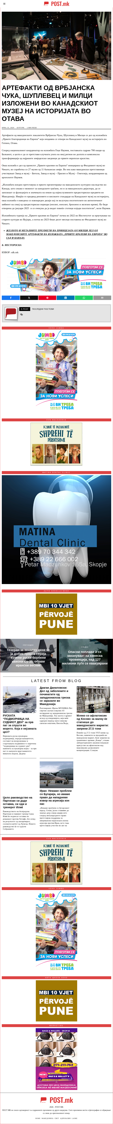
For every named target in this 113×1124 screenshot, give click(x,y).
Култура (20, 128)
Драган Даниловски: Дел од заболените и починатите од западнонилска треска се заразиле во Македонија (55, 696)
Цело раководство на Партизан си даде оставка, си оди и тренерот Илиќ (17, 802)
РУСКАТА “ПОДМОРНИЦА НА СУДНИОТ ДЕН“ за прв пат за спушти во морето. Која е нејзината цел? (19, 723)
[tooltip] (11, 298)
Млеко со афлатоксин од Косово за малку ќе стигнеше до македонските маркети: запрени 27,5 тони (93, 722)
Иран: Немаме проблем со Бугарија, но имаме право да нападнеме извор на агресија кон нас (56, 797)
